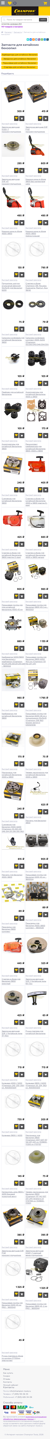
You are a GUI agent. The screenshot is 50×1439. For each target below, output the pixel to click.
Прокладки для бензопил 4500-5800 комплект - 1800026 (35, 925)
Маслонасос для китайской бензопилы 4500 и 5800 (12, 775)
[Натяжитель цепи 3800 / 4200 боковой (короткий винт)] (13, 1158)
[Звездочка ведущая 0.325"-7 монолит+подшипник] (13, 94)
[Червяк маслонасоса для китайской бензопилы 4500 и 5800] (37, 739)
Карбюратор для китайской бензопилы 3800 (12, 716)
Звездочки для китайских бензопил (19, 59)
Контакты (7, 1382)
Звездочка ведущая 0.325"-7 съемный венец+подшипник (34, 1253)
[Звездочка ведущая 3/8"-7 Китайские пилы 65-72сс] (37, 945)
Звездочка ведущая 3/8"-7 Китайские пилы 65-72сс (36, 981)
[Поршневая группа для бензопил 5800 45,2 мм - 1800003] (37, 571)
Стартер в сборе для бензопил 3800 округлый (11, 981)
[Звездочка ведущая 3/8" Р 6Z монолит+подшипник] (37, 94)
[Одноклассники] (33, 39)
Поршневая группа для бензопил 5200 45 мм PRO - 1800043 (12, 1305)
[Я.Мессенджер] (28, 39)
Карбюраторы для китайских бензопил (19, 55)
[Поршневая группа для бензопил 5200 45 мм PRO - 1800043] (13, 1269)
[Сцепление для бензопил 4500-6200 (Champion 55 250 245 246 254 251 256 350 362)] (13, 791)
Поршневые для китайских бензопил (19, 63)
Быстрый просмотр (9, 124)
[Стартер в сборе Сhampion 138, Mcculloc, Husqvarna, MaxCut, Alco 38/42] (37, 250)
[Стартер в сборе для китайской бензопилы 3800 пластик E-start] (13, 519)
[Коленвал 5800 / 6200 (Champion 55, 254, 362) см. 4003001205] (37, 1050)
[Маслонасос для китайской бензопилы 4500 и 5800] (13, 739)
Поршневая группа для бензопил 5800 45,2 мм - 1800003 (37, 607)
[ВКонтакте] (30, 39)
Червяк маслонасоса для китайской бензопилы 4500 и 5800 (37, 775)
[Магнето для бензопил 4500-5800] (13, 843)
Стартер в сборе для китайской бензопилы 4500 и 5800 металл (36, 555)
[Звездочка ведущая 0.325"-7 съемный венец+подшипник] (37, 1217)
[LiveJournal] (47, 39)
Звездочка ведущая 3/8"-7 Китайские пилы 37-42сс (12, 1033)
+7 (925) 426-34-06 (23, 1397)
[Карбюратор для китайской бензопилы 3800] (13, 680)
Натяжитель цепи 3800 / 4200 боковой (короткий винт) (13, 1194)
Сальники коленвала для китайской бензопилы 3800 (13, 340)
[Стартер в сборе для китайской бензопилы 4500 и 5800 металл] (37, 519)
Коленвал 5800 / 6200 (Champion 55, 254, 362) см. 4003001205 (36, 1085)
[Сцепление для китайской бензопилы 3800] (13, 465)
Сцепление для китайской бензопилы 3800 (12, 501)
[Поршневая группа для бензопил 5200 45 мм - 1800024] (37, 843)
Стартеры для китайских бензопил (19, 67)
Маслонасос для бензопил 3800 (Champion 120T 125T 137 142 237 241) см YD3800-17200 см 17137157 (36, 1140)
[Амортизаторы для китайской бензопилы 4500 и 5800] (37, 358)
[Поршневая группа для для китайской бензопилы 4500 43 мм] (13, 571)
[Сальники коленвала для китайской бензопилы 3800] (13, 304)
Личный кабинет (10, 1385)
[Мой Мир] (45, 39)
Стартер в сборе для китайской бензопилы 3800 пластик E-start (12, 555)
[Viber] (39, 39)
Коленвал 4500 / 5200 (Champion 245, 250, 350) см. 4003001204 (13, 1085)
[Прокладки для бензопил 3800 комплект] (13, 893)
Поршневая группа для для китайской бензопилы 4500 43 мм (12, 607)
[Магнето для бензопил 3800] (37, 789)
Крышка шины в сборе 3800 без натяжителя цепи (36, 181)
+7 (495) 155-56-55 (20, 1394)
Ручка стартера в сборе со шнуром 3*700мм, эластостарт (12, 1358)
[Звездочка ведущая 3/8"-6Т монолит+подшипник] (13, 146)
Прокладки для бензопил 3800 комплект (9, 929)
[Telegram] (36, 39)
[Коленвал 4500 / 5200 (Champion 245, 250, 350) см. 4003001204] (13, 1050)
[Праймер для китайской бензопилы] (13, 358)
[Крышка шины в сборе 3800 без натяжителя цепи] (37, 146)
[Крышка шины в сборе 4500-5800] (13, 198)
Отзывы (6, 1379)
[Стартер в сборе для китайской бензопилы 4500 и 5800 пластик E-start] (37, 465)
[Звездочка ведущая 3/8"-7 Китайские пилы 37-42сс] (13, 997)
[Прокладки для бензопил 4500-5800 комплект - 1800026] (37, 892)
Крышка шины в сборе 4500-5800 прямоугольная (36, 234)
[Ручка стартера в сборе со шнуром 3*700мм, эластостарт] (13, 1322)
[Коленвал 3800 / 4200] (13, 1102)
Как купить (8, 1373)
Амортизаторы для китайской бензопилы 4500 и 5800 (36, 394)
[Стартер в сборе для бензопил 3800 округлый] (13, 945)
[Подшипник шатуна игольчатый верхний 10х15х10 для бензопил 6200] (13, 250)
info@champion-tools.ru (20, 1391)
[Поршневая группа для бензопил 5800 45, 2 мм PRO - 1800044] (37, 1270)
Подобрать (7, 74)
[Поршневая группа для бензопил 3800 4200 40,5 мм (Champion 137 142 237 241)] (37, 623)
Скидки (6, 1376)
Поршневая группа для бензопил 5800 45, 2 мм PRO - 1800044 (36, 1306)
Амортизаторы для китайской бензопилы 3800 (12, 446)
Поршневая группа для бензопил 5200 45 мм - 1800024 (36, 877)
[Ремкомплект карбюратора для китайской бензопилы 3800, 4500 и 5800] (37, 411)
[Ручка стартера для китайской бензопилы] (37, 997)
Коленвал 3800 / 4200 (12, 1135)
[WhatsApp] (42, 39)
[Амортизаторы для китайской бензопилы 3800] (13, 411)
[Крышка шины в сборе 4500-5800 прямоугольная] (37, 198)
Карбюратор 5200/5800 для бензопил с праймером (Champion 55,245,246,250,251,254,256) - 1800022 (14, 661)
